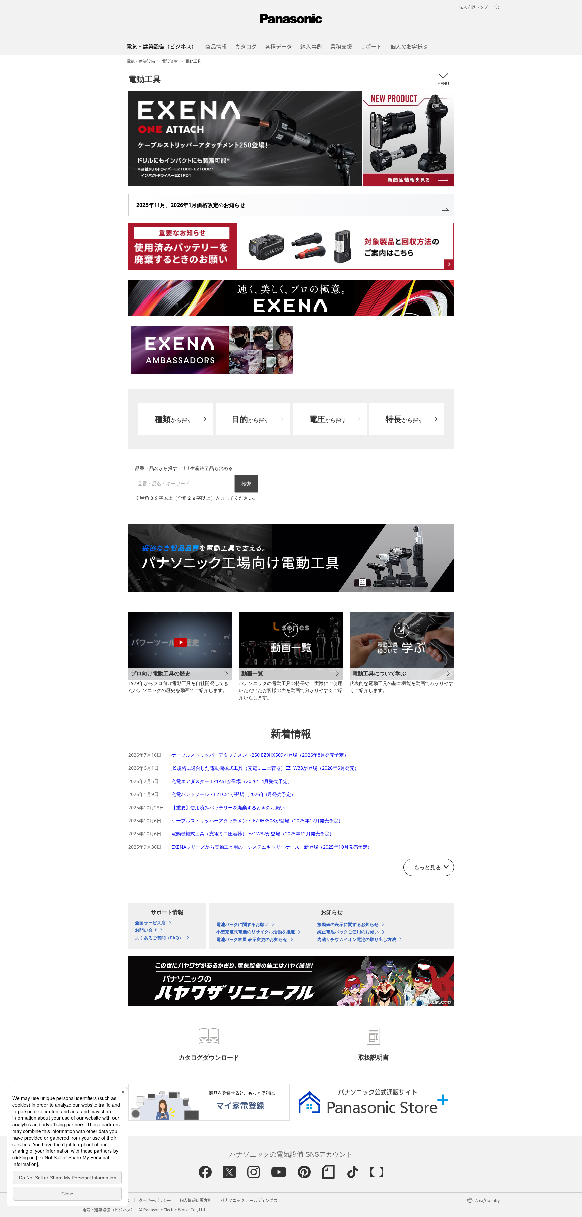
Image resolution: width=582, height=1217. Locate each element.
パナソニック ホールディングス (249, 1200)
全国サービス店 (150, 923)
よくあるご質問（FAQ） (159, 938)
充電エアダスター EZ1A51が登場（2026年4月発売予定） (231, 781)
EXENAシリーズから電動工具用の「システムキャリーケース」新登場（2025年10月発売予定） (271, 847)
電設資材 (170, 61)
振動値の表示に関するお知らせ (348, 924)
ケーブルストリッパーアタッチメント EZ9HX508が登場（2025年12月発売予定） (257, 820)
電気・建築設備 (141, 61)
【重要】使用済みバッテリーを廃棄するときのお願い (228, 807)
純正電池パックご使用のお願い (348, 932)
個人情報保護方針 (196, 1200)
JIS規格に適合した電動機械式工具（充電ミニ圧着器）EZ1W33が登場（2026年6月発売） (265, 768)
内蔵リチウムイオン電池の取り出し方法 (356, 939)
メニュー (443, 79)
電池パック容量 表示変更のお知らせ (251, 939)
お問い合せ (146, 930)
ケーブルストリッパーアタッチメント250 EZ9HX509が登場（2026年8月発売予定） (260, 755)
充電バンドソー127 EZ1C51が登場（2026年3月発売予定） (233, 794)
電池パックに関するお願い (242, 924)
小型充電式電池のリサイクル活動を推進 (255, 932)
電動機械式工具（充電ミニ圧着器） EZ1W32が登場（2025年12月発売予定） (252, 833)
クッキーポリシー (155, 1200)
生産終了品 (211, 468)
